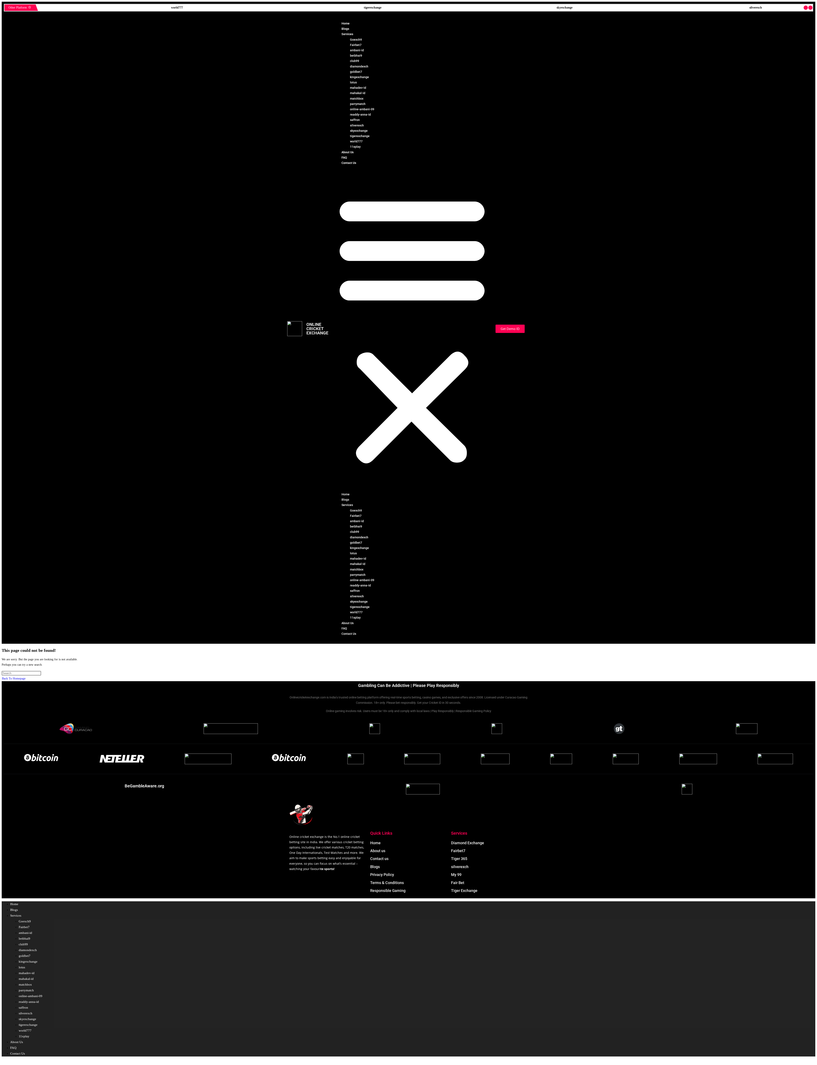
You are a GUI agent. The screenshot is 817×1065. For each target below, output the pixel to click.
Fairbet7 (355, 45)
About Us (347, 152)
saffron (355, 120)
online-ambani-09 (362, 109)
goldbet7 (356, 71)
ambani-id (357, 50)
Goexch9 (356, 39)
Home (345, 23)
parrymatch (358, 104)
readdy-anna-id (360, 114)
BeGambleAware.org (144, 785)
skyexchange (125, 7)
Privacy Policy (511, 7)
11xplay (355, 146)
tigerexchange (360, 136)
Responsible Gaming (708, 7)
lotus (353, 82)
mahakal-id (357, 93)
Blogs (345, 28)
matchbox (356, 98)
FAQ (344, 157)
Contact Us (348, 163)
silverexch (316, 7)
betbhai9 (356, 55)
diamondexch (359, 66)
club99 (354, 61)
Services (347, 34)
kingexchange (359, 77)
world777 (356, 141)
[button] (412, 329)
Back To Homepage (14, 678)
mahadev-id (358, 87)
